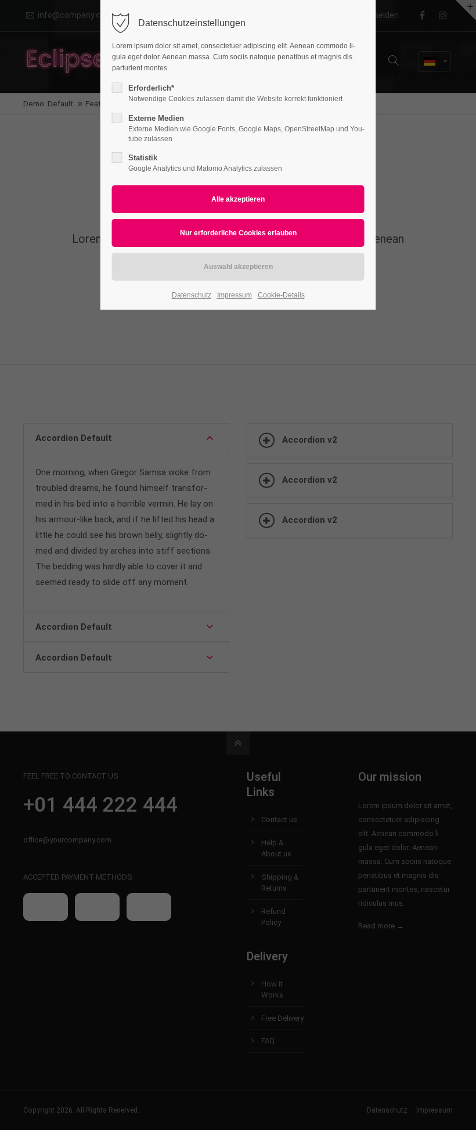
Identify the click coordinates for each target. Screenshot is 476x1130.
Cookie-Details (281, 295)
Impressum (234, 295)
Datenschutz (191, 295)
